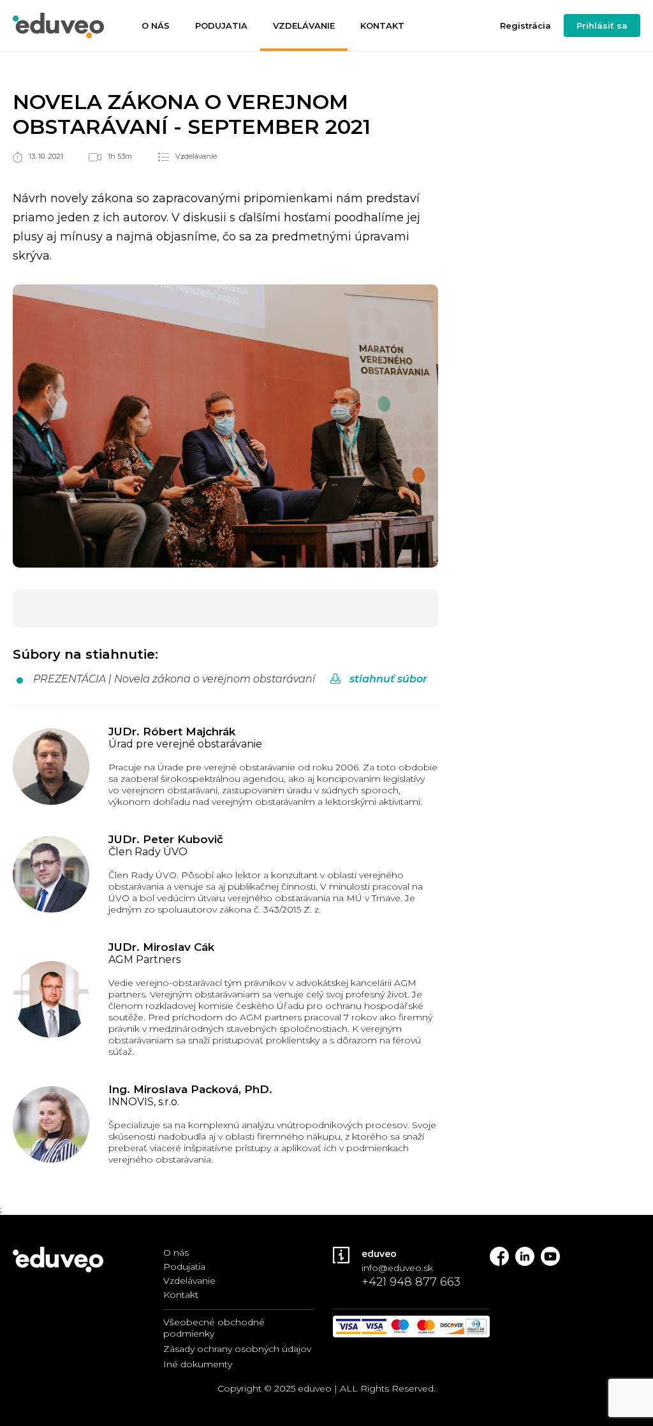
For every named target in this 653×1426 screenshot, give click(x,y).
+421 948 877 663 (411, 1282)
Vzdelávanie (304, 25)
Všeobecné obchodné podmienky (214, 1327)
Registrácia (525, 25)
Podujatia (221, 25)
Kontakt (382, 25)
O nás (156, 25)
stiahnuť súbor (387, 679)
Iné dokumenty (197, 1364)
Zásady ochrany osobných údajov (237, 1349)
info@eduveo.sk (397, 1268)
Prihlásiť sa (601, 25)
